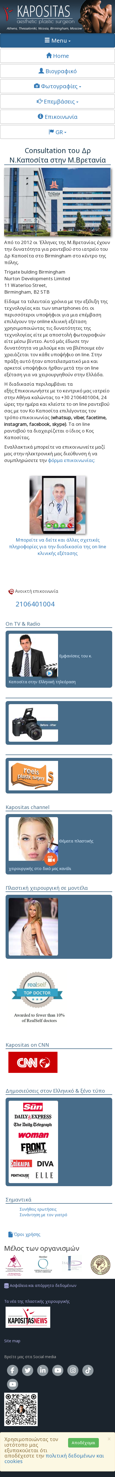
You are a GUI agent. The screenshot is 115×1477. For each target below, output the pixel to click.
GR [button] (59, 132)
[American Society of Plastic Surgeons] (43, 1264)
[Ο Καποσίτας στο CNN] (33, 1062)
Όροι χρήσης (26, 1234)
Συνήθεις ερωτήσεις (38, 1209)
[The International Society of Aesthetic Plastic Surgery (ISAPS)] (72, 1263)
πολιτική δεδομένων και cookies (54, 1458)
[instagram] (72, 1370)
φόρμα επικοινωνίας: (71, 460)
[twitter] (27, 1370)
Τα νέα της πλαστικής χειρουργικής (37, 1301)
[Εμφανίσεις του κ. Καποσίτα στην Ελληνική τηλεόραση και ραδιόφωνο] (33, 656)
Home (60, 56)
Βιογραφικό (60, 71)
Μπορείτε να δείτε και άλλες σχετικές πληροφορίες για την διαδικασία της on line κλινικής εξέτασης (57, 546)
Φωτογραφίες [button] (59, 86)
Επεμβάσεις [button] (59, 101)
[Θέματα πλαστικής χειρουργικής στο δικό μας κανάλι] (33, 841)
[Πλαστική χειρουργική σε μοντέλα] (33, 926)
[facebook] (12, 1370)
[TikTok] (88, 1370)
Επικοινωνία (60, 117)
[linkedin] (42, 1370)
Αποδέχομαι (83, 1442)
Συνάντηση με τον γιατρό (43, 1214)
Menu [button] (59, 40)
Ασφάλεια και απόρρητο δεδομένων (42, 1285)
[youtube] (57, 1370)
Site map (12, 1340)
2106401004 (35, 603)
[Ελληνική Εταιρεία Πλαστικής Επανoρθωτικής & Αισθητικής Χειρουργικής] (100, 1265)
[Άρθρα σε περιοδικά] (33, 1141)
